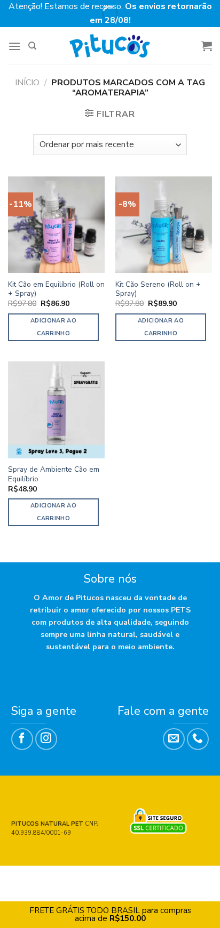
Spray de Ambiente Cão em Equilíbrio (53, 474)
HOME (39, 877)
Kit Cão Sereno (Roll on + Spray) (158, 289)
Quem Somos (101, 877)
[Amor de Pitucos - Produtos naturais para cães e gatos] (110, 46)
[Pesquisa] (32, 46)
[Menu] (14, 46)
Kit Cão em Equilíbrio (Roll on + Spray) (56, 289)
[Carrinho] (206, 46)
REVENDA (147, 877)
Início (27, 82)
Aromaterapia (111, 885)
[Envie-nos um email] (174, 739)
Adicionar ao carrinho (53, 327)
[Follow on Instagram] (46, 739)
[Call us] (198, 739)
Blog (178, 877)
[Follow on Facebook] (22, 739)
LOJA (63, 877)
